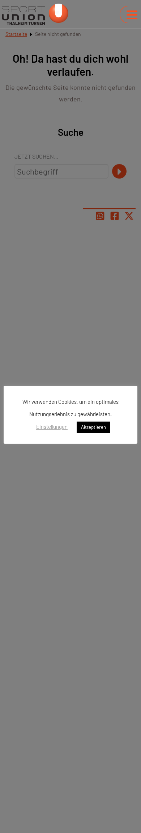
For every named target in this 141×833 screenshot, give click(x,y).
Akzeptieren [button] (93, 427)
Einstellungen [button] (52, 426)
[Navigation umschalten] (132, 15)
